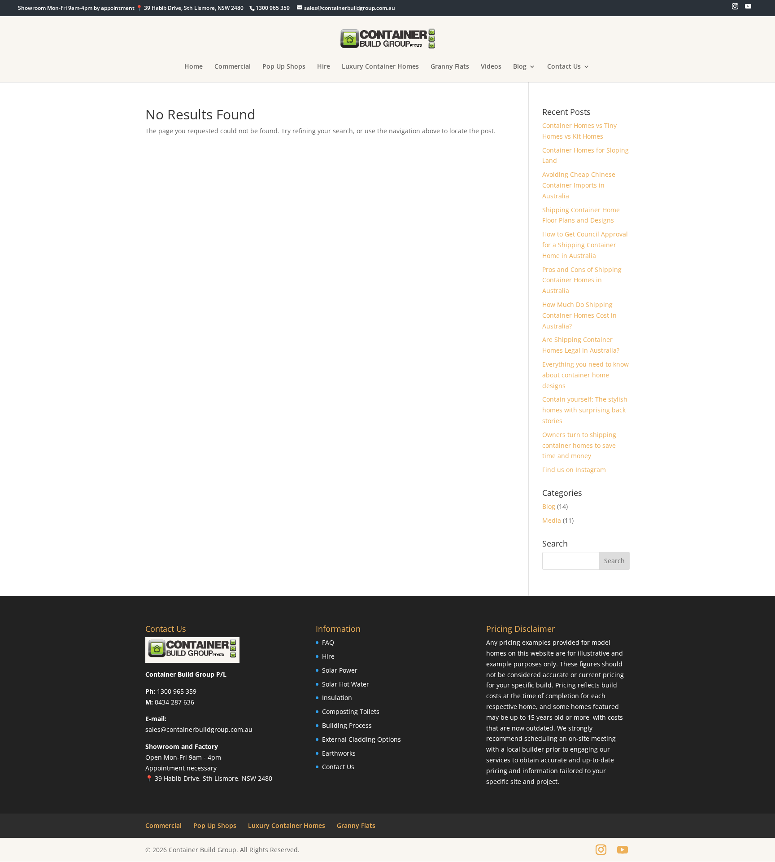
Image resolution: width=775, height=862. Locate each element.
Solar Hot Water (345, 684)
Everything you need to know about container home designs (585, 375)
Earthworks (339, 753)
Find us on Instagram (574, 469)
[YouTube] (748, 9)
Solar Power (339, 670)
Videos (491, 66)
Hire (323, 66)
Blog (520, 66)
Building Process (347, 725)
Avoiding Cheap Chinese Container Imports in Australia (578, 185)
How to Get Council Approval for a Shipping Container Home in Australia (585, 245)
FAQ (328, 642)
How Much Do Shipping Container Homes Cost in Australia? (579, 315)
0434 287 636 (174, 702)
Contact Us (564, 66)
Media (551, 520)
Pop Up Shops (283, 66)
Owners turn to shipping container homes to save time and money (579, 445)
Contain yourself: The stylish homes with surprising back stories (584, 410)
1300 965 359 (176, 691)
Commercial (232, 66)
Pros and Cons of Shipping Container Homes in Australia (582, 280)
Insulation (337, 697)
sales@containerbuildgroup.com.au (199, 729)
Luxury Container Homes (380, 66)
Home (193, 66)
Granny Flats (450, 66)
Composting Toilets (350, 711)
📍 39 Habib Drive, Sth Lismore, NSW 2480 (208, 778)
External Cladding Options (361, 739)
